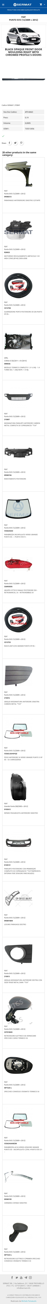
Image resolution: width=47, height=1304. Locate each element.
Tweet (15, 143)
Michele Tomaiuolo (28, 1301)
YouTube (21, 1277)
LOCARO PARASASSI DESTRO (15, 924)
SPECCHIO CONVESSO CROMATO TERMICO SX (21, 1091)
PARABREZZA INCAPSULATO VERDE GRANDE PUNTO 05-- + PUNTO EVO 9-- (21, 535)
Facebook (12, 1277)
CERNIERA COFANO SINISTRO (15, 1203)
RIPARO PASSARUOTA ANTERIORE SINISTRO (21, 813)
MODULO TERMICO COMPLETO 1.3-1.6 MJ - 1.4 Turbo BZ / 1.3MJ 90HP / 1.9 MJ (22, 368)
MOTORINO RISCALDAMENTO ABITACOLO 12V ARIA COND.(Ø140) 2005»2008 (22, 257)
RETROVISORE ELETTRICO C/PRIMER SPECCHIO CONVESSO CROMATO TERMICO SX (22, 1259)
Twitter (16, 1277)
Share (9, 143)
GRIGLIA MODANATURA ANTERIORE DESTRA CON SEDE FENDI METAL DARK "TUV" (23, 981)
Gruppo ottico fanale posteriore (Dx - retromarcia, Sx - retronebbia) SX (21, 591)
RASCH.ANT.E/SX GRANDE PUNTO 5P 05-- (19, 646)
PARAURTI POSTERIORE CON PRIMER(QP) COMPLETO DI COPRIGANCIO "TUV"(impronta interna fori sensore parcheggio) (22, 871)
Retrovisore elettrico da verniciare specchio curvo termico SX (20, 1037)
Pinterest (21, 143)
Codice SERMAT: (8, 105)
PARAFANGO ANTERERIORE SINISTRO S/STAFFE (22, 200)
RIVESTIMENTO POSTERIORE (15, 479)
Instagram (30, 1277)
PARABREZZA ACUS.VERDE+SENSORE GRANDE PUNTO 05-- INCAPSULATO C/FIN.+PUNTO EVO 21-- (23, 1149)
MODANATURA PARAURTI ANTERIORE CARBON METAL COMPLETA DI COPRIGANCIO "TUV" (22, 424)
